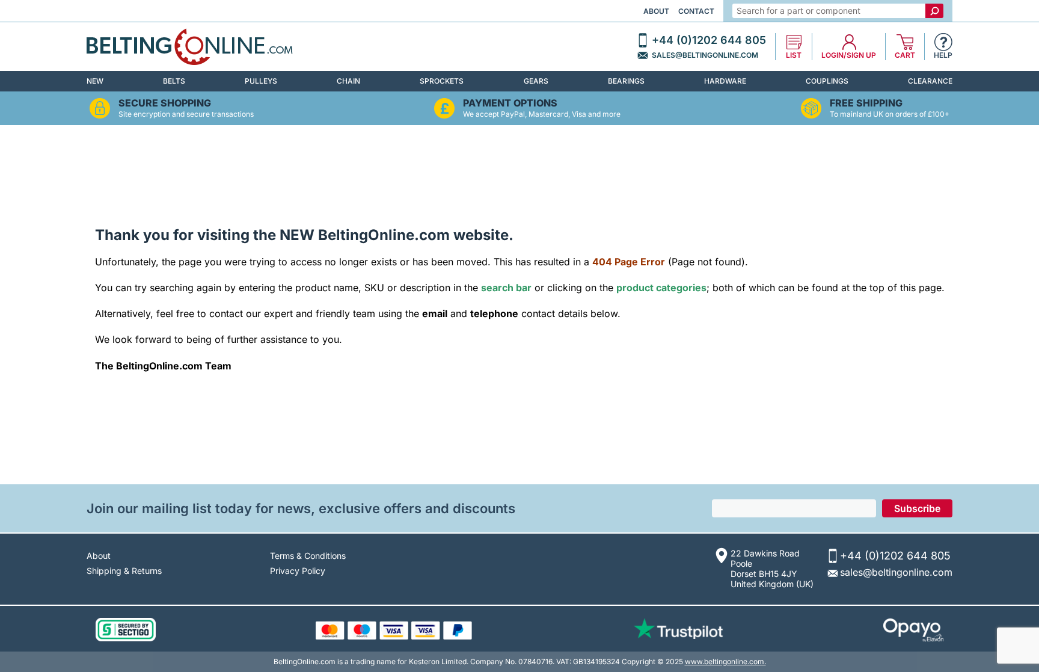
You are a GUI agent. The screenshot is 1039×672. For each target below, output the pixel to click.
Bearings (626, 80)
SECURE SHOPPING (164, 103)
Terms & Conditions (308, 555)
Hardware (725, 80)
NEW (95, 80)
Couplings (827, 80)
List (793, 55)
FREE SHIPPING (866, 103)
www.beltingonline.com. (725, 661)
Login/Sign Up (848, 55)
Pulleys (261, 80)
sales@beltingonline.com (705, 55)
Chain (348, 80)
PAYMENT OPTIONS (510, 103)
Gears (536, 80)
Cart (905, 55)
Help (943, 55)
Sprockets (442, 80)
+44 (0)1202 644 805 (709, 40)
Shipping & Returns (124, 571)
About (656, 11)
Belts (174, 80)
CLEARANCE (930, 80)
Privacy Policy (297, 571)
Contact (696, 11)
